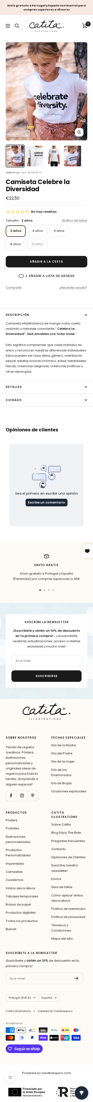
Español (46, 998)
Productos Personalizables (18, 853)
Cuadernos (14, 880)
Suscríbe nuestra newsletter (64, 868)
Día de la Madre (63, 745)
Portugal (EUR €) (20, 998)
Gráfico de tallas (74, 220)
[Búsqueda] (17, 26)
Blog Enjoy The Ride (66, 832)
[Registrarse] (76, 978)
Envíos (56, 879)
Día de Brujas (61, 783)
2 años (15, 230)
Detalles (14, 387)
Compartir (14, 287)
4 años (37, 230)
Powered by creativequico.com (46, 1073)
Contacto (58, 849)
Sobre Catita (61, 824)
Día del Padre (61, 753)
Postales (12, 828)
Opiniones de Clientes (68, 857)
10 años (37, 244)
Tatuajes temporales (22, 896)
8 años (15, 244)
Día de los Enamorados (61, 772)
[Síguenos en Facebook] (11, 795)
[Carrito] (84, 25)
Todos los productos (22, 921)
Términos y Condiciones (61, 928)
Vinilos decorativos (20, 888)
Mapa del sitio (62, 938)
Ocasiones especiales (68, 791)
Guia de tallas (61, 887)
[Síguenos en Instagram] (21, 795)
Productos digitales (21, 912)
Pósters (11, 820)
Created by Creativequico (55, 1011)
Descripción (17, 315)
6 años (59, 230)
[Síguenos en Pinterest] (32, 795)
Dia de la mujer (63, 761)
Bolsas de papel (18, 904)
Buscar (11, 929)
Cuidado (14, 400)
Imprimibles (15, 863)
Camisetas (14, 871)
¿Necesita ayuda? (73, 287)
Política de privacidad (68, 917)
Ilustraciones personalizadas (18, 839)
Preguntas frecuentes (68, 841)
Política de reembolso (68, 908)
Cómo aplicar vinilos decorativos (67, 898)
